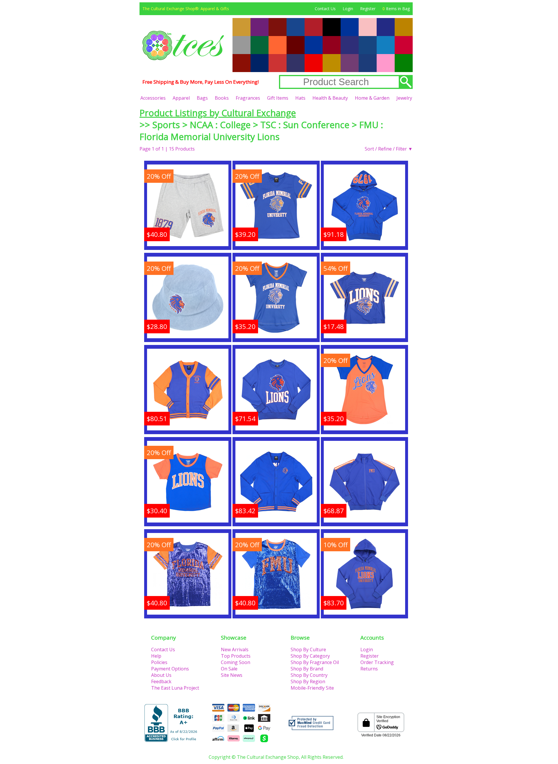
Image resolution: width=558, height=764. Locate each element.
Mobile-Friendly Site (312, 688)
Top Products (236, 656)
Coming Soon (235, 662)
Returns (369, 668)
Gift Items (277, 98)
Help (156, 656)
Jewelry (404, 98)
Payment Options (170, 668)
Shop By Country (309, 675)
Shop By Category (310, 656)
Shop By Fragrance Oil (315, 662)
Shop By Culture (308, 649)
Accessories (153, 98)
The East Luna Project (175, 688)
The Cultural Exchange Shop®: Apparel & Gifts (185, 8)
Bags (202, 98)
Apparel (181, 98)
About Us (161, 675)
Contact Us (325, 8)
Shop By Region (308, 681)
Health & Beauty (330, 98)
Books (222, 98)
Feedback (161, 681)
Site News (231, 675)
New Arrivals (234, 649)
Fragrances (248, 98)
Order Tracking (377, 662)
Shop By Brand (307, 668)
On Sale (229, 668)
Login (348, 8)
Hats (300, 98)
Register (367, 8)
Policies (159, 662)
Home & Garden (372, 98)
